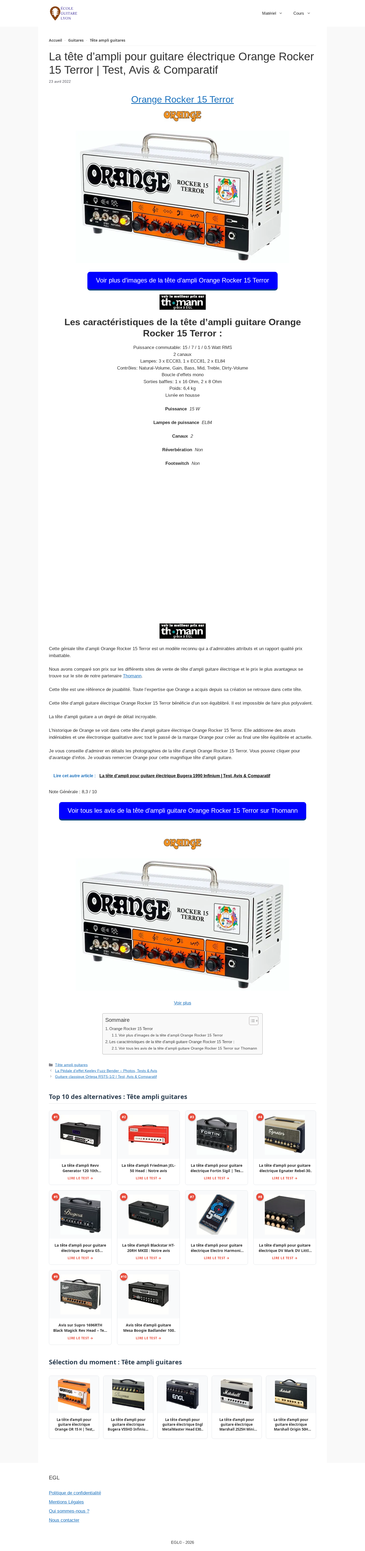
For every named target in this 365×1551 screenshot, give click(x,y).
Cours (298, 13)
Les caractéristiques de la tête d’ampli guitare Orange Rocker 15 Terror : (171, 1041)
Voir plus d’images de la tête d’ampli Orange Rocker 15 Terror (182, 280)
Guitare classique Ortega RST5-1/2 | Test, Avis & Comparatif (106, 1076)
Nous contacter (64, 1520)
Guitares (76, 40)
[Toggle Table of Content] (251, 1020)
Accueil (55, 40)
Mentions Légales (66, 1502)
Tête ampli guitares (107, 40)
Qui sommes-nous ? (69, 1511)
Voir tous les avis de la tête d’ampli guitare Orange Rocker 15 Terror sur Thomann (183, 810)
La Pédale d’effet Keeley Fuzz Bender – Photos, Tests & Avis (106, 1071)
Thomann (132, 675)
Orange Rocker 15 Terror (182, 99)
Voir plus (182, 1003)
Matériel (269, 13)
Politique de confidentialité (75, 1492)
